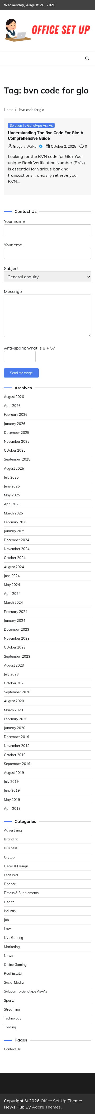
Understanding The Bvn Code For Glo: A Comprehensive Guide (45, 135)
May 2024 (12, 585)
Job (6, 920)
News (8, 956)
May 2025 (12, 495)
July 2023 (11, 674)
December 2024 (16, 540)
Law (7, 929)
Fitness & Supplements (21, 893)
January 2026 (14, 424)
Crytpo (9, 857)
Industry (10, 911)
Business (10, 848)
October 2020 (15, 683)
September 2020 (17, 692)
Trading (10, 1027)
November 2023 (17, 638)
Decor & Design (16, 866)
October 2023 (15, 647)
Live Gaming (13, 937)
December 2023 (16, 629)
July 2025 (11, 477)
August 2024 (14, 567)
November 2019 (17, 746)
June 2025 (12, 486)
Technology (12, 1018)
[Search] (87, 58)
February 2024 (15, 611)
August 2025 (14, 468)
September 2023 (17, 656)
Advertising (13, 830)
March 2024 (13, 602)
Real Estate (13, 973)
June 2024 (12, 576)
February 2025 (15, 522)
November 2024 (17, 549)
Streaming (12, 1009)
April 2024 (12, 593)
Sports (9, 1000)
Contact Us (12, 1049)
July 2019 (11, 781)
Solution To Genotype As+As (31, 125)
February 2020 (15, 719)
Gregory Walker (25, 146)
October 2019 (15, 755)
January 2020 (14, 728)
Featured (11, 875)
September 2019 (17, 764)
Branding (11, 839)
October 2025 (15, 450)
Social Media (14, 982)
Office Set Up (53, 1100)
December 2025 (16, 432)
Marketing (12, 947)
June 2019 (12, 790)
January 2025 (14, 531)
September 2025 (17, 459)
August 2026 (14, 397)
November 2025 (17, 441)
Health (9, 902)
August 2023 (14, 665)
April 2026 (12, 405)
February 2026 (15, 414)
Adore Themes (46, 1107)
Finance (10, 884)
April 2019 (12, 808)
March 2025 (13, 513)
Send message (21, 373)
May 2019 (12, 799)
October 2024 (15, 558)
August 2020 (14, 701)
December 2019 (16, 737)
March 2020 (13, 710)
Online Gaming (15, 964)
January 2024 (14, 620)
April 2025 (12, 504)
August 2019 (14, 773)
